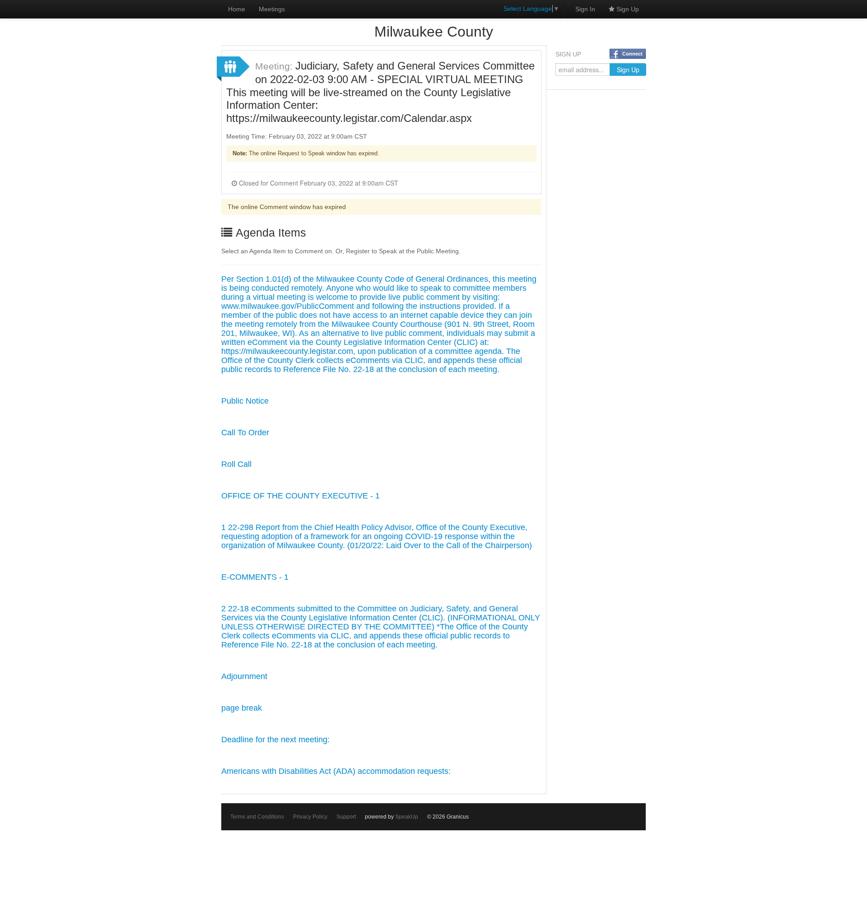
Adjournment (244, 676)
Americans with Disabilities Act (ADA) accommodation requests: (336, 771)
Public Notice (245, 400)
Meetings (272, 9)
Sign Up (627, 9)
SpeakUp (406, 817)
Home (236, 9)
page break (241, 707)
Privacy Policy (310, 817)
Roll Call (236, 464)
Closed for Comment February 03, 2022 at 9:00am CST (317, 182)
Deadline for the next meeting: (275, 739)
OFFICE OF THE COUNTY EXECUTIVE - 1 (300, 495)
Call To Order (245, 432)
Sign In (585, 9)
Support (346, 817)
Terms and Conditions (257, 817)
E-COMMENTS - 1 (255, 577)
